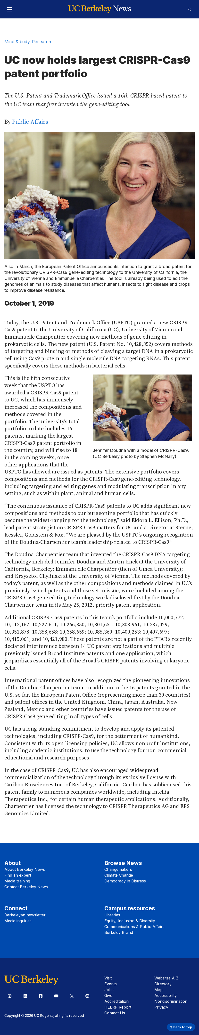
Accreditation (116, 1001)
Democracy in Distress (125, 881)
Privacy (161, 1007)
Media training (17, 881)
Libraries (112, 915)
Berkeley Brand (118, 932)
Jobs (109, 989)
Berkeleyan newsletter (25, 915)
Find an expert (17, 875)
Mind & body (17, 41)
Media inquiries (18, 920)
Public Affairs (30, 122)
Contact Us (114, 1013)
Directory (163, 983)
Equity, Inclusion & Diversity (129, 920)
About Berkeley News (24, 869)
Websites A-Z (166, 978)
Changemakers (118, 869)
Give (108, 995)
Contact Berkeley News (26, 886)
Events (110, 983)
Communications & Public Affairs (134, 926)
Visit (108, 978)
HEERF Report (117, 1007)
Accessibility (165, 995)
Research (41, 41)
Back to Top (182, 1027)
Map (158, 989)
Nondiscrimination (170, 1001)
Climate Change (118, 875)
